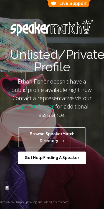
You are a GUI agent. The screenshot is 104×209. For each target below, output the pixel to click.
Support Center (35, 106)
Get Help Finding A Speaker (52, 157)
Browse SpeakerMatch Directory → (52, 137)
